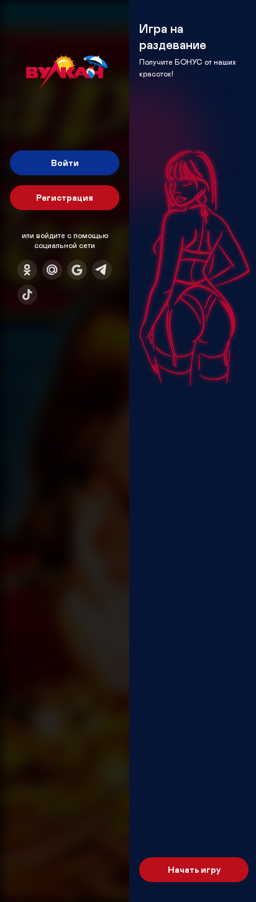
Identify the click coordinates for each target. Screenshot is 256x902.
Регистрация (64, 197)
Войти (65, 162)
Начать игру (194, 869)
